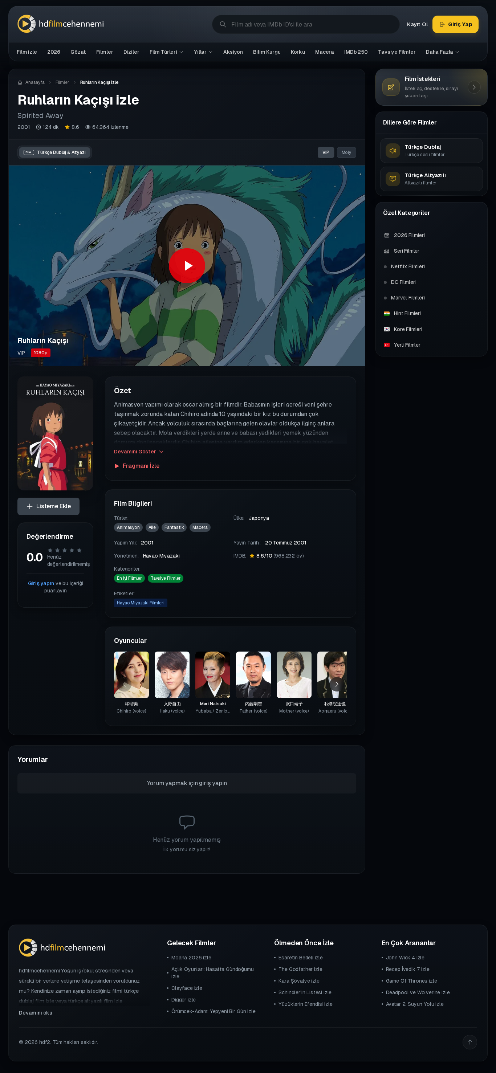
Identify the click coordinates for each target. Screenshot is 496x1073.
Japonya (259, 518)
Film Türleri (163, 52)
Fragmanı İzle (141, 465)
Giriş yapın (41, 583)
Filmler (104, 52)
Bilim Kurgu (266, 52)
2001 (23, 127)
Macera (324, 52)
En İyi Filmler (129, 578)
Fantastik (174, 527)
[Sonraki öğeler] (337, 684)
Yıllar (200, 52)
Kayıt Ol (417, 24)
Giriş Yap (460, 24)
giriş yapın (213, 783)
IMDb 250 (356, 52)
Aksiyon (233, 52)
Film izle (27, 52)
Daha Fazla (439, 52)
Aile (152, 527)
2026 (53, 52)
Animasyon (128, 527)
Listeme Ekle (53, 506)
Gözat (78, 52)
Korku (298, 52)
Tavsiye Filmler (397, 52)
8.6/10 (280, 556)
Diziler (131, 52)
